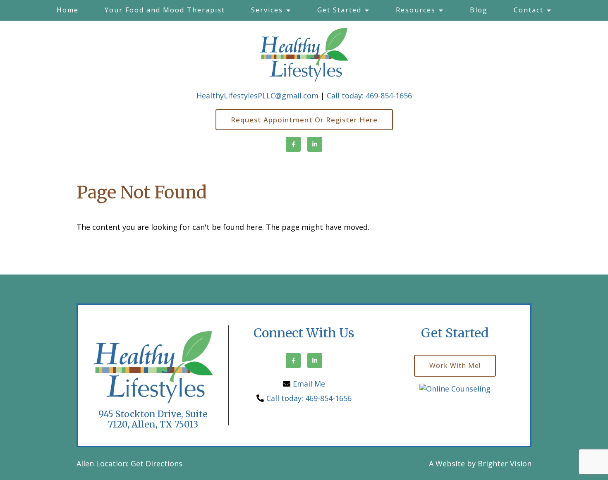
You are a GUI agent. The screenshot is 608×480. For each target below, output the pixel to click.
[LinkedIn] (314, 144)
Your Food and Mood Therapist (165, 9)
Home (68, 9)
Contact (528, 9)
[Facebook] (293, 144)
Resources (416, 9)
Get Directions (156, 463)
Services (267, 9)
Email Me (309, 384)
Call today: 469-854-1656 (369, 95)
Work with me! (455, 365)
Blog (479, 9)
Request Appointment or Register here (304, 119)
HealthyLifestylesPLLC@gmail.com (257, 95)
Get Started (339, 9)
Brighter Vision (504, 463)
